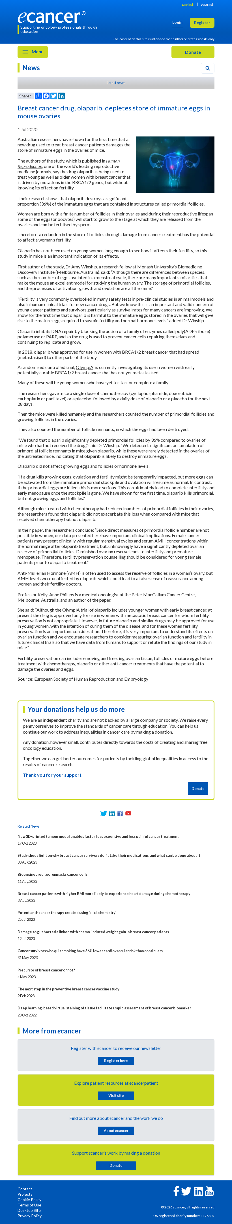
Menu (37, 51)
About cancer (116, 1130)
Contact (25, 1188)
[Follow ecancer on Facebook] (176, 1190)
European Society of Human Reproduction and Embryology (91, 679)
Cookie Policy (29, 1199)
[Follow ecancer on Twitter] (186, 1190)
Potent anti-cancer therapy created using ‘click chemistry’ (67, 912)
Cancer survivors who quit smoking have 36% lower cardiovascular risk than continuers (90, 951)
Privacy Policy (30, 1215)
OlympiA (84, 367)
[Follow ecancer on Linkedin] (198, 1190)
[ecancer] (53, 16)
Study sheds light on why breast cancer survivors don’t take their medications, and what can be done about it (109, 855)
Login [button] (177, 22)
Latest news (116, 82)
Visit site (116, 1095)
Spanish (207, 4)
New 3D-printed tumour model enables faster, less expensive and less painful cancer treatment (98, 836)
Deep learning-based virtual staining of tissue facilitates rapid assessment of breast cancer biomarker (104, 1008)
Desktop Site (29, 1210)
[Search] (207, 68)
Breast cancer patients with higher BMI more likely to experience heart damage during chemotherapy (104, 893)
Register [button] (202, 22)
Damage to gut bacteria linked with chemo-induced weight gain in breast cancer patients (93, 932)
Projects (25, 1194)
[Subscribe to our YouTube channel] (128, 813)
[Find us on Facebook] (120, 813)
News (31, 67)
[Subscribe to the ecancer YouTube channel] (209, 1190)
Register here (116, 1060)
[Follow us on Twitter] (103, 813)
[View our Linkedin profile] (111, 813)
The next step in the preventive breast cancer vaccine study (68, 989)
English (188, 4)
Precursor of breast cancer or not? (46, 970)
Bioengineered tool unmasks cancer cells (52, 874)
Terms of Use (29, 1204)
